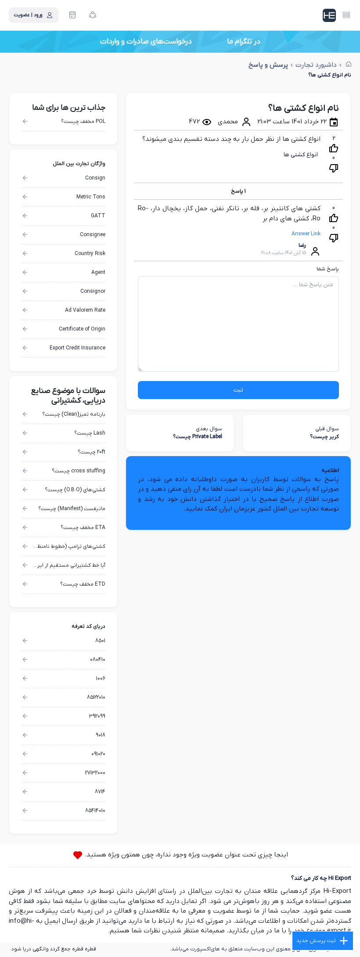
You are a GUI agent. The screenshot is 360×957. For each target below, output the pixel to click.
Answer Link (306, 233)
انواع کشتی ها (301, 154)
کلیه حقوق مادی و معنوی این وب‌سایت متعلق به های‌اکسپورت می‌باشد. (252, 949)
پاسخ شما (328, 269)
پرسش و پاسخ (268, 65)
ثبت (238, 390)
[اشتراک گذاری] (92, 15)
